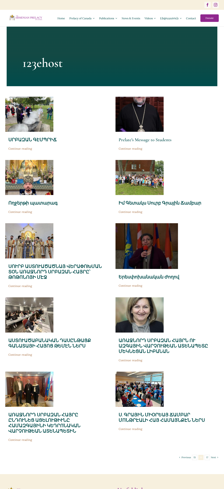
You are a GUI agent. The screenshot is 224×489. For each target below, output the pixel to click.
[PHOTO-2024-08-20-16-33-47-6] (29, 225)
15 (195, 457)
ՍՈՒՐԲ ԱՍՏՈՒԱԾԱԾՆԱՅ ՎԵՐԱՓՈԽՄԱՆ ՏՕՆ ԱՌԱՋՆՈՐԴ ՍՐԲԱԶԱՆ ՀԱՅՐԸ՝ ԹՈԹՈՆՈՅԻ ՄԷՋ (55, 272)
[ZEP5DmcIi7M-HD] (146, 225)
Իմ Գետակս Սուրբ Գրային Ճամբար (160, 203)
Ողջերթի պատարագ (33, 203)
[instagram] (215, 5)
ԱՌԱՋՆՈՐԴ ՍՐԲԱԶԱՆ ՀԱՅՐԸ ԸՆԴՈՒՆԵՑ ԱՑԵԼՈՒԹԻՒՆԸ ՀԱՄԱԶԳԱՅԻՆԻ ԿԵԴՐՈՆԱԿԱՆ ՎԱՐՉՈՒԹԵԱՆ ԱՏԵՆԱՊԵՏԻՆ (44, 423)
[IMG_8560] (139, 98)
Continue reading (20, 148)
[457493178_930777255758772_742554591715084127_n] (29, 161)
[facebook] (207, 5)
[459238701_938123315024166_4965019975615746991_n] (29, 98)
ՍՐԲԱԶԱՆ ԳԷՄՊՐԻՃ (32, 139)
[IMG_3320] (29, 373)
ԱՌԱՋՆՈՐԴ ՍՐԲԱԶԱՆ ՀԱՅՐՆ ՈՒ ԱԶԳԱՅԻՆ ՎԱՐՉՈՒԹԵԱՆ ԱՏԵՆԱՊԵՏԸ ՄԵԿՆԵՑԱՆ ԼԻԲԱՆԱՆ (163, 346)
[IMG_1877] (29, 299)
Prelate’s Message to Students (145, 139)
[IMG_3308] (139, 373)
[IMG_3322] (139, 299)
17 (207, 457)
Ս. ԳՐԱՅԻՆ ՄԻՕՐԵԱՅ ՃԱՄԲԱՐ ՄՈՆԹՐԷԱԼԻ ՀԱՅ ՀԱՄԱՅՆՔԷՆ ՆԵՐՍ (162, 417)
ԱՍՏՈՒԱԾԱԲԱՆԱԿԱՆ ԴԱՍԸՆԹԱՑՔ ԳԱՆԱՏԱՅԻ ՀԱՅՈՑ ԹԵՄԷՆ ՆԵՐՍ (49, 343)
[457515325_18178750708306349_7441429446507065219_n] (139, 161)
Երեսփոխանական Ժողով (149, 277)
